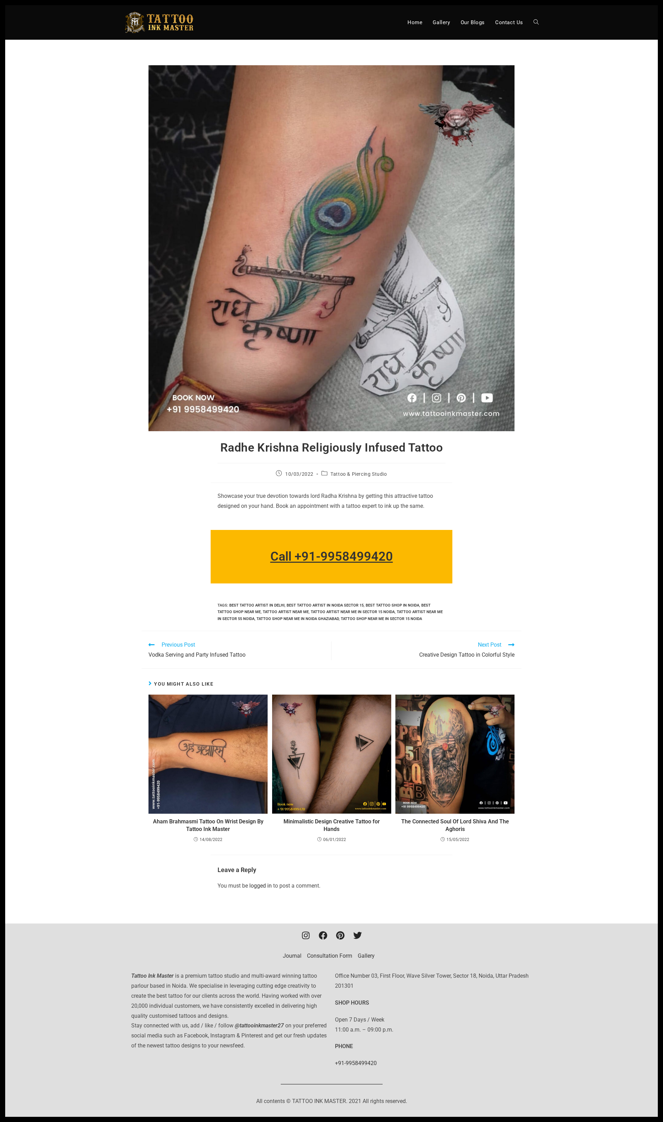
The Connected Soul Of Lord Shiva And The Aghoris (455, 825)
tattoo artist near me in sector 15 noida (353, 612)
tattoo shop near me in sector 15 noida (381, 619)
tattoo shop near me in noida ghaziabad (298, 619)
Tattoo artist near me (286, 612)
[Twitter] (357, 935)
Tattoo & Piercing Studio (358, 474)
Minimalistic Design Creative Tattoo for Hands (332, 825)
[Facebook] (323, 935)
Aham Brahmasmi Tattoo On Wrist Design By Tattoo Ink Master (208, 825)
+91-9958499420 (356, 1063)
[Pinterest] (340, 935)
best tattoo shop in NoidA (392, 605)
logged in (260, 885)
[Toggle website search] (536, 22)
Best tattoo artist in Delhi (257, 605)
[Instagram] (305, 935)
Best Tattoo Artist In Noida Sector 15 (325, 605)
